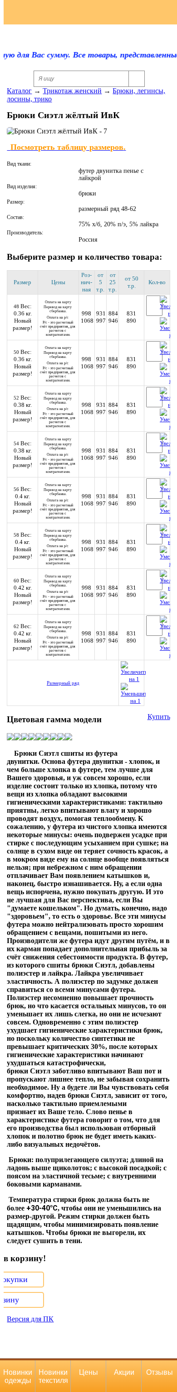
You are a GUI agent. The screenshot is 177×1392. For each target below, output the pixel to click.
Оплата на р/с (58, 326)
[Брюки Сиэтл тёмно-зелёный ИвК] (32, 738)
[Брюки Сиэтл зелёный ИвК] (25, 738)
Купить (159, 716)
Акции (124, 1372)
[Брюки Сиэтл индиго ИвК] (46, 738)
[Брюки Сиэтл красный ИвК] (61, 738)
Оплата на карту (58, 306)
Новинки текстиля (53, 1376)
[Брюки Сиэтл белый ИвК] (68, 738)
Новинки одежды (17, 1376)
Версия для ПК (30, 1319)
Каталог (19, 91)
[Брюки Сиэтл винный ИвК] (39, 738)
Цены (88, 1372)
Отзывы (159, 1372)
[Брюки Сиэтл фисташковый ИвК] (17, 738)
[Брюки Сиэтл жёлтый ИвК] (10, 738)
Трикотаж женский (72, 91)
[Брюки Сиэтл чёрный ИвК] (54, 738)
